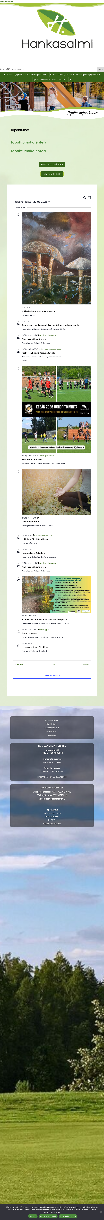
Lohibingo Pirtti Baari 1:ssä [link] (35, 539)
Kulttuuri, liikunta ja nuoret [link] (61, 74)
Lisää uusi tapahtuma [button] (52, 164)
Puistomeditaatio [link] (30, 521)
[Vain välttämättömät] (101, 1212)
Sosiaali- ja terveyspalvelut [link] (87, 74)
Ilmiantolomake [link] (51, 732)
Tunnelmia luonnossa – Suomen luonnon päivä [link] (44, 619)
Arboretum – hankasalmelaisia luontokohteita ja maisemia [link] (50, 325)
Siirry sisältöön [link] (6, 1)
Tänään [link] (53, 664)
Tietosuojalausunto (68, 1216)
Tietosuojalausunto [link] (51, 720)
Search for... (5, 69)
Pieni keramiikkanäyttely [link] (34, 339)
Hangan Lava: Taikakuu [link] (33, 553)
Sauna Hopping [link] (29, 633)
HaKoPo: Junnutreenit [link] (32, 459)
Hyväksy (33, 1216)
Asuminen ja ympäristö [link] (16, 74)
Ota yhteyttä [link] (51, 735)
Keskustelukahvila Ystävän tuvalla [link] (38, 353)
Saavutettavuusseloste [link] (51, 728)
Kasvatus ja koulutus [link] (37, 74)
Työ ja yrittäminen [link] (40, 80)
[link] (57, 54)
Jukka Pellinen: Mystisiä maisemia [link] (38, 311)
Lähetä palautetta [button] (52, 174)
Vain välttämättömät (48, 1216)
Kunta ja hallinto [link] (58, 80)
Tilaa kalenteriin (51, 675)
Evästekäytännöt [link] (51, 724)
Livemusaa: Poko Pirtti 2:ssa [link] (35, 647)
